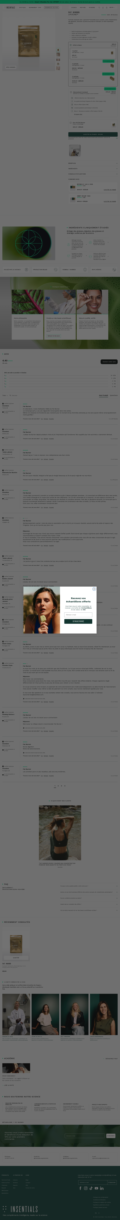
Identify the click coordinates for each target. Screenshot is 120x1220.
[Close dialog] (94, 589)
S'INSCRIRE (78, 621)
